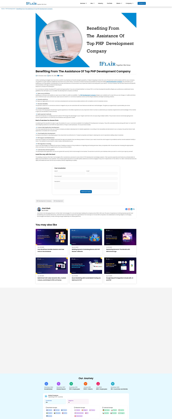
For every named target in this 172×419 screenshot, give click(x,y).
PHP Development (10, 9)
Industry (100, 3)
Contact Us (142, 3)
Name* (56, 171)
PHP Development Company (114, 81)
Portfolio (109, 3)
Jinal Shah (46, 208)
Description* (57, 181)
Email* (88, 171)
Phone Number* (58, 176)
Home (3, 9)
